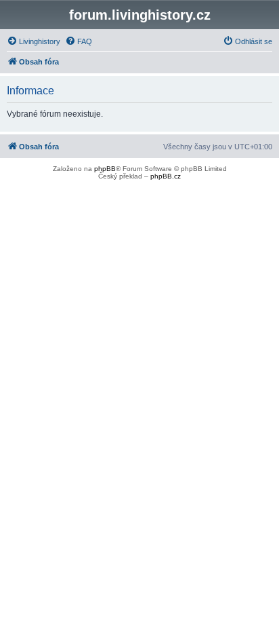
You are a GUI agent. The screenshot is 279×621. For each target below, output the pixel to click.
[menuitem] (33, 41)
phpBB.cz (165, 176)
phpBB (105, 168)
